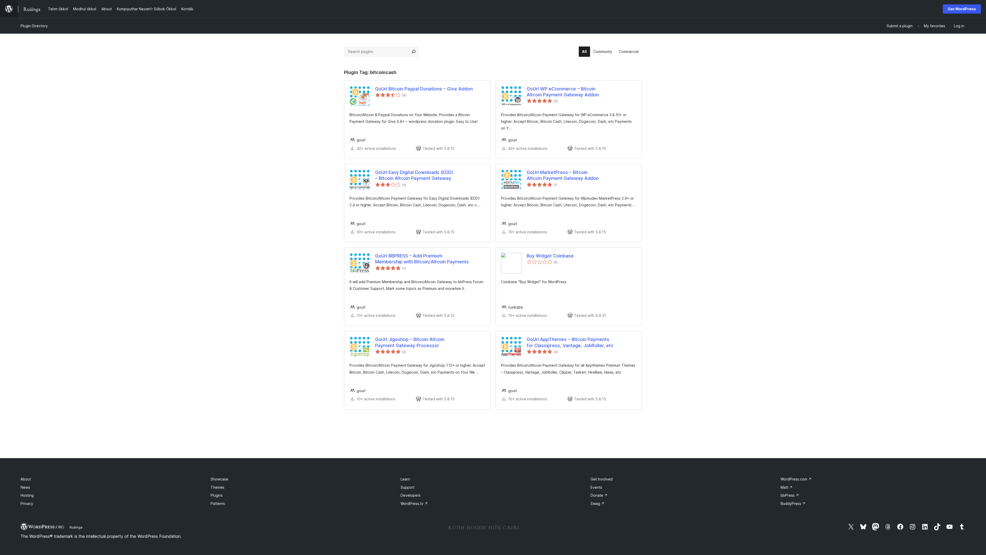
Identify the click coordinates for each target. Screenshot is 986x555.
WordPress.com (796, 479)
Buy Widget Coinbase (550, 255)
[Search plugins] (414, 52)
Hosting (27, 495)
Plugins (217, 495)
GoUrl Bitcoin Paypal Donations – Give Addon (424, 88)
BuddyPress (793, 503)
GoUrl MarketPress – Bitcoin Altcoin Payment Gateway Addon (563, 175)
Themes (217, 487)
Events (596, 487)
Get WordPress (962, 9)
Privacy (27, 503)
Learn (405, 479)
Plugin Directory (34, 26)
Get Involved (602, 479)
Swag (597, 503)
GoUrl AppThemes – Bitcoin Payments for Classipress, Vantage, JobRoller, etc (570, 342)
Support (407, 487)
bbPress (790, 495)
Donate (599, 495)
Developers (411, 495)
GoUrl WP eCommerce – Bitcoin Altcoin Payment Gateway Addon (563, 91)
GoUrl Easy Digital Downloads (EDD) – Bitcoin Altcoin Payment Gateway (414, 175)
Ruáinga (76, 527)
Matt (787, 487)
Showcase (219, 479)
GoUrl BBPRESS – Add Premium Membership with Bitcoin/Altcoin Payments (422, 258)
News (25, 487)
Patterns (218, 503)
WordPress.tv (414, 503)
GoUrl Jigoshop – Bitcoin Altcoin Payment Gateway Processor (409, 342)
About (26, 479)
